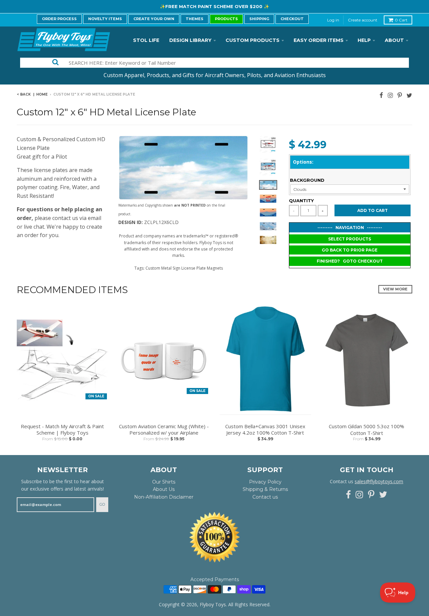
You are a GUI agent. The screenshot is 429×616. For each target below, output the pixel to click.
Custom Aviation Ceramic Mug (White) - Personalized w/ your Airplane (164, 429)
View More (395, 289)
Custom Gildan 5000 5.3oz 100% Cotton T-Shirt (366, 429)
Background (307, 180)
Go (102, 504)
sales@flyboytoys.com (379, 481)
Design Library (190, 40)
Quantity (301, 200)
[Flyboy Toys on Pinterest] (399, 95)
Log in (333, 19)
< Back (24, 94)
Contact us (265, 497)
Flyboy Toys (213, 604)
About (394, 40)
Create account (362, 19)
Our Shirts (163, 482)
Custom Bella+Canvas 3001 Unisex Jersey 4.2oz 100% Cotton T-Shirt (265, 429)
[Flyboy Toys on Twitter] (409, 95)
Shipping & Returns (265, 489)
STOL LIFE (146, 40)
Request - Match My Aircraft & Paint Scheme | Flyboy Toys (62, 429)
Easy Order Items (319, 40)
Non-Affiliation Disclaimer (163, 497)
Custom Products (253, 40)
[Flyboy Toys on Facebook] (381, 95)
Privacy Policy (265, 482)
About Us (164, 489)
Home (42, 94)
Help (364, 40)
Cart (401, 19)
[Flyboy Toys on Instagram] (390, 95)
